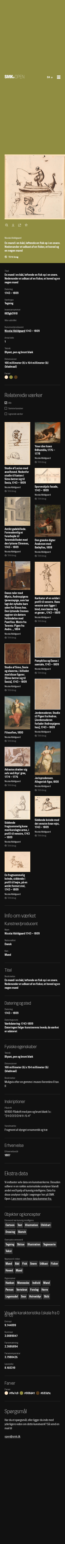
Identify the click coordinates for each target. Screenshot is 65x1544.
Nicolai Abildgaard (15, 331)
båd (17, 1263)
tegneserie (49, 1244)
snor (23, 1296)
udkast (44, 1263)
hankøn (10, 1282)
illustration (31, 1225)
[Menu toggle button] (58, 77)
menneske (23, 1282)
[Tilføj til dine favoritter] (26, 224)
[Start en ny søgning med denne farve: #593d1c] (16, 377)
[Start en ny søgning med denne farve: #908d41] (11, 377)
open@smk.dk (12, 1436)
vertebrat (21, 1289)
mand (9, 1263)
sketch (22, 1232)
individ (36, 1282)
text (20, 1225)
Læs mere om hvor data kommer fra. (31, 1198)
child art (45, 1225)
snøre (33, 1263)
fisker (54, 1263)
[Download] (13, 224)
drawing (10, 1232)
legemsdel (12, 1296)
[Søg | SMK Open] (14, 77)
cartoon (10, 1225)
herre (44, 1289)
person (9, 1289)
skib (46, 1296)
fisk (24, 1263)
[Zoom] (7, 224)
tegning (10, 1244)
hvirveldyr (35, 1296)
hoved (9, 1270)
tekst (9, 1251)
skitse (20, 1244)
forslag (34, 1289)
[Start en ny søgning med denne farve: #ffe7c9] (6, 377)
